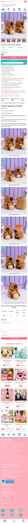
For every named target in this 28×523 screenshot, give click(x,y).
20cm (3, 54)
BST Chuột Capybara (11, 4)
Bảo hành (22, 99)
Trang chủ (3, 4)
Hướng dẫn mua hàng (15, 99)
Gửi (24, 62)
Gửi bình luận (14, 338)
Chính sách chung (4, 492)
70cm (10, 365)
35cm (18, 406)
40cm (18, 365)
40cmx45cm (7, 385)
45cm (21, 406)
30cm (4, 365)
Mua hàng (14, 57)
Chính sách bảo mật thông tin (7, 493)
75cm (24, 429)
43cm (21, 385)
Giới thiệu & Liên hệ (5, 496)
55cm (7, 365)
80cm (12, 429)
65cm (24, 365)
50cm (21, 365)
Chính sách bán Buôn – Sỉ (6, 490)
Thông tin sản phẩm (5, 99)
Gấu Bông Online (4, 504)
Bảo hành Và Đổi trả (5, 495)
